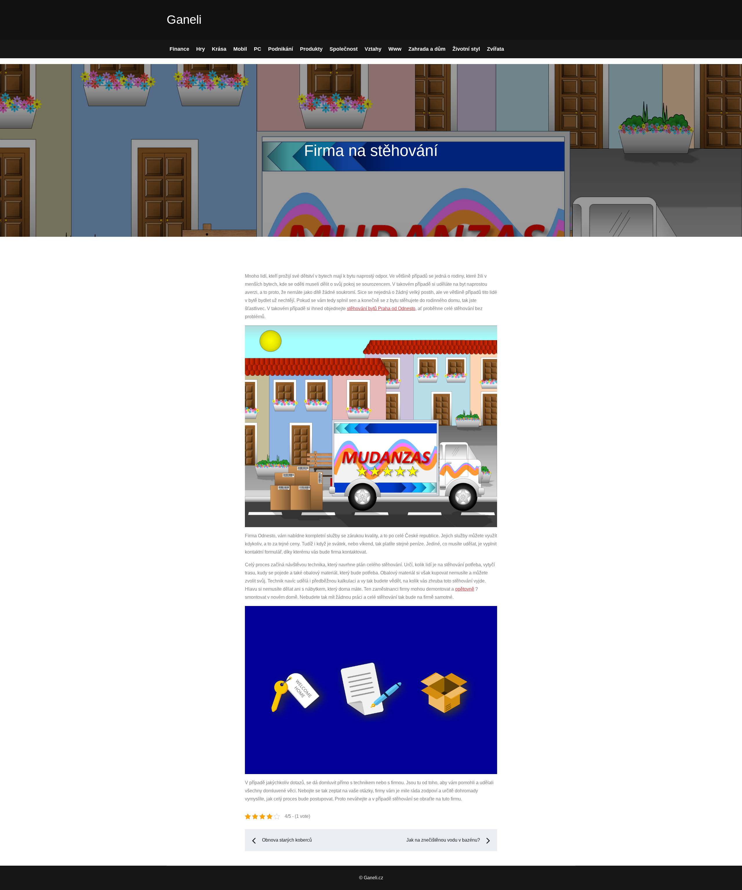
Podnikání (280, 49)
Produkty (311, 49)
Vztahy (373, 49)
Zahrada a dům (426, 49)
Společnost (344, 49)
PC (257, 49)
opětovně (464, 589)
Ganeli (184, 19)
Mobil (240, 49)
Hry (200, 49)
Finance (179, 49)
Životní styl (466, 49)
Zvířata (495, 49)
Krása (219, 49)
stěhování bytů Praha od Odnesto (381, 308)
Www (394, 49)
